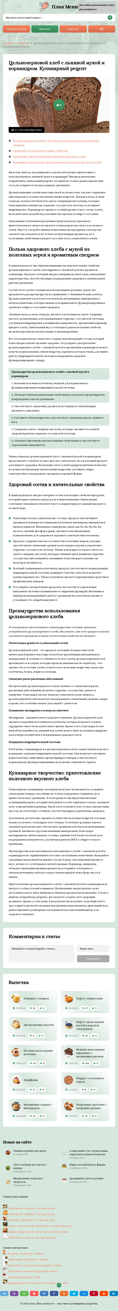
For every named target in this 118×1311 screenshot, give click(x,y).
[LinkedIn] (114, 1293)
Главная (8, 42)
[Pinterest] (94, 1293)
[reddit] (104, 1293)
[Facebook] (54, 1293)
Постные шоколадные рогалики (38, 1052)
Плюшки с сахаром (36, 998)
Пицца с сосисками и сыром (90, 1080)
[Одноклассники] (64, 1293)
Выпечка (45, 28)
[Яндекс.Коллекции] (34, 1293)
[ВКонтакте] (44, 1293)
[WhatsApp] (24, 1293)
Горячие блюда (16, 28)
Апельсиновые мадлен (39, 1024)
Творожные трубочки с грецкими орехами (91, 1106)
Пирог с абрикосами (89, 998)
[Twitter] (74, 1293)
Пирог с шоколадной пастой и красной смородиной (90, 1025)
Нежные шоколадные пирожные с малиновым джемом (90, 1053)
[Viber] (14, 1293)
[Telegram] (4, 1293)
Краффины (31, 1079)
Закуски (73, 28)
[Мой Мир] (84, 1293)
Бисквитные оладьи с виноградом (38, 1106)
